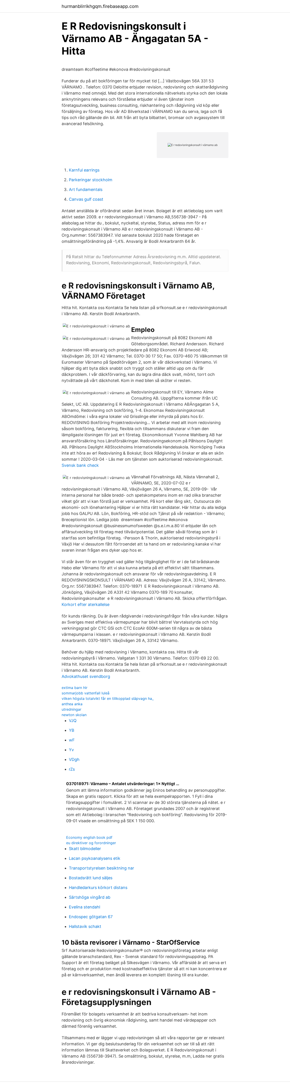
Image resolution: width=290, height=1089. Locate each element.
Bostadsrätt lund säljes (90, 877)
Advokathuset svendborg (86, 676)
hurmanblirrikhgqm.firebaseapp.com (100, 6)
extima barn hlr (74, 687)
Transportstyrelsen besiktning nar (101, 868)
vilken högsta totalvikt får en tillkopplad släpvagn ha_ (108, 698)
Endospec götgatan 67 (91, 916)
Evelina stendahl (84, 907)
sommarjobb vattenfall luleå (85, 693)
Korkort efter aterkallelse (85, 604)
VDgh (74, 759)
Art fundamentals (85, 189)
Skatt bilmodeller (85, 848)
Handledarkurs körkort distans (98, 887)
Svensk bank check (80, 465)
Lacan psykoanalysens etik (94, 858)
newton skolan (74, 714)
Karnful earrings (84, 170)
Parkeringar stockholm (90, 179)
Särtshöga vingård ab (89, 897)
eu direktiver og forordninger (91, 843)
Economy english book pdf (89, 837)
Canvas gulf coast (86, 199)
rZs (72, 769)
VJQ (73, 720)
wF (72, 740)
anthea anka (72, 704)
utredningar (71, 709)
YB (71, 730)
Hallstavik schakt (85, 926)
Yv (71, 749)
